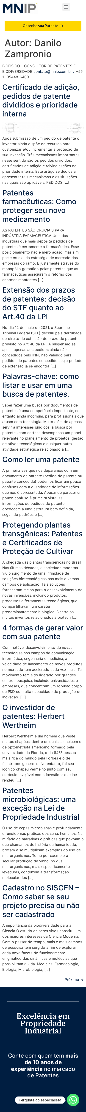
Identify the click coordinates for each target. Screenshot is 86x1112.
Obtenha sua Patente (40, 26)
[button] (66, 7)
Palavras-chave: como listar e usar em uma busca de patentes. (40, 385)
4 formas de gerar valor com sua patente (42, 632)
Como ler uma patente (41, 459)
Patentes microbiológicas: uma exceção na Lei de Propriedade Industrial (40, 803)
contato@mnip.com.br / (54, 71)
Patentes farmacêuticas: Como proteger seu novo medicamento (39, 206)
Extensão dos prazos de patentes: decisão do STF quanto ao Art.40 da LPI (38, 303)
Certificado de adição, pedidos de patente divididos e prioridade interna (40, 100)
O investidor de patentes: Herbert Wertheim (33, 716)
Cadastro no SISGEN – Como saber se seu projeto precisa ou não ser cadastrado (41, 901)
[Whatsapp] (73, 1100)
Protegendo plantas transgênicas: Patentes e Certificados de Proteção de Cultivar (42, 538)
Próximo (74, 979)
